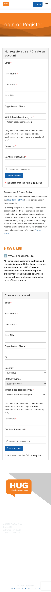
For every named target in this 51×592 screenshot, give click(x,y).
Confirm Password (15, 156)
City (7, 357)
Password (10, 146)
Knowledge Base (11, 554)
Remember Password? (19, 169)
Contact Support (11, 535)
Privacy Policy (9, 578)
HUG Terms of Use (15, 200)
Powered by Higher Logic (25, 589)
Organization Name (15, 106)
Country (9, 368)
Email (7, 62)
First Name (10, 73)
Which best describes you (18, 117)
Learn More (8, 557)
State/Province (13, 379)
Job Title (9, 95)
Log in (38, 4)
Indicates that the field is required (24, 182)
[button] (14, 175)
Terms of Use (9, 576)
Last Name (10, 84)
